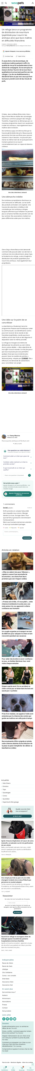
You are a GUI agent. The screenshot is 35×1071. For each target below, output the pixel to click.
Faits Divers (6, 783)
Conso (5, 796)
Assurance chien (7, 982)
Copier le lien (21, 56)
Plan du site (5, 1062)
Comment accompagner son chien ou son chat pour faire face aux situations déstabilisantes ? (16, 1044)
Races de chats (7, 966)
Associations (6, 1002)
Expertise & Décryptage (11, 802)
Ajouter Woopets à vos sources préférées (17, 51)
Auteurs (5, 995)
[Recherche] (6, 3)
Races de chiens (7, 963)
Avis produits (6, 1011)
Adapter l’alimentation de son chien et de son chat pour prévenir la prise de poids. (16, 1037)
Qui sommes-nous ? (9, 992)
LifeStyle (5, 969)
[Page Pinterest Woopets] (7, 1019)
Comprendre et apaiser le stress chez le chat (17, 1050)
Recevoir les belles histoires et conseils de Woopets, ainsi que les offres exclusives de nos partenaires (17, 907)
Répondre (14, 528)
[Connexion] (33, 3)
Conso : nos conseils (9, 976)
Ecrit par (8, 45)
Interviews (5, 979)
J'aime (6, 528)
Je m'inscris (17, 912)
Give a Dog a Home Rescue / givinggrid (17, 192)
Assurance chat (7, 985)
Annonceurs (6, 998)
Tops (4, 789)
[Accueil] (17, 3)
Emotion (5, 786)
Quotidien (6, 799)
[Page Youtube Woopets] (14, 1019)
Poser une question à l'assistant (14, 475)
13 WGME (24, 358)
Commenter (27, 538)
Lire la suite (18, 443)
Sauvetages (6, 793)
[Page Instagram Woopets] (11, 1019)
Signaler (21, 528)
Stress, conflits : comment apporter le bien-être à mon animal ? (17, 1032)
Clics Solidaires (7, 972)
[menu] (2, 3)
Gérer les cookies (27, 1062)
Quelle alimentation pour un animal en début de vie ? (15, 1027)
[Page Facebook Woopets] (3, 1019)
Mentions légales (16, 1062)
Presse (4, 1005)
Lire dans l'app (9, 56)
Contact (5, 1008)
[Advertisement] (17, 412)
